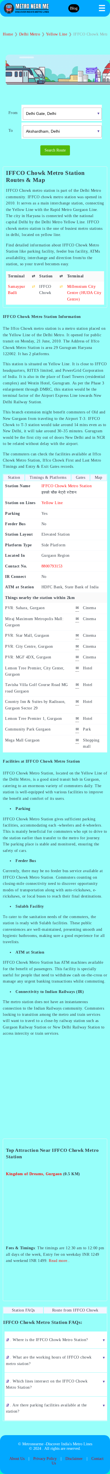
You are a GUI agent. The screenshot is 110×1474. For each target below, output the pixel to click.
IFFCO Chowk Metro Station (66, 486)
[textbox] (62, 114)
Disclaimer (74, 1459)
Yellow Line (52, 503)
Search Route (55, 150)
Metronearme (32, 1444)
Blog (74, 8)
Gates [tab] (80, 477)
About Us (17, 1459)
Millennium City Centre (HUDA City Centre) (84, 292)
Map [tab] (98, 477)
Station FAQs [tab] (23, 1310)
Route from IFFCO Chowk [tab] (75, 1310)
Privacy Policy (45, 1459)
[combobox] (58, 113)
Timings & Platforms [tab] (48, 477)
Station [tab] (14, 477)
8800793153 (52, 566)
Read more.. (59, 1261)
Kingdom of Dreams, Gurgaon (34, 1174)
